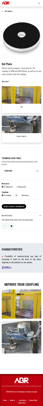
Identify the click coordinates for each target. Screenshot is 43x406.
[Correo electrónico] (11, 226)
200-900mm (8, 11)
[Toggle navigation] (39, 3)
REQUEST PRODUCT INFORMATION (14, 206)
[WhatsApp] (5, 226)
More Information (7, 215)
